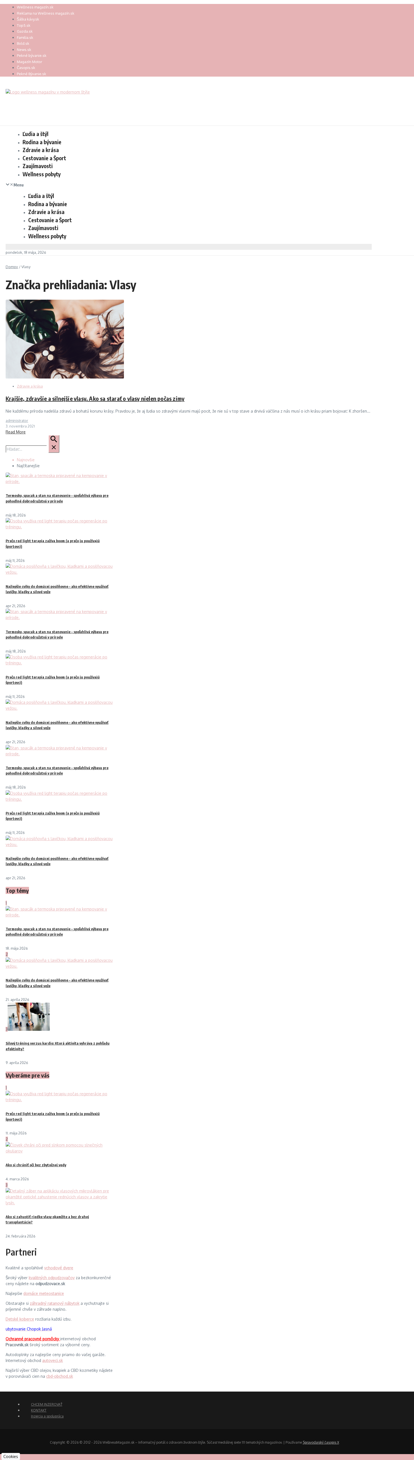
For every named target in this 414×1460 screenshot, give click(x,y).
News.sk (24, 49)
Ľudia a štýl (35, 133)
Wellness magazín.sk (35, 7)
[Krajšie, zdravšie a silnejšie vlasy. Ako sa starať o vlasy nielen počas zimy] (65, 377)
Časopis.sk (26, 67)
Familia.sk (25, 37)
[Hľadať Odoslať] (53, 444)
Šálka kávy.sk (28, 19)
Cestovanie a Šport (44, 158)
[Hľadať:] (32, 449)
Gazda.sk (25, 31)
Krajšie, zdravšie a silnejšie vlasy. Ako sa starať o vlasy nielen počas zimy (95, 398)
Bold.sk (23, 43)
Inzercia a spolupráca (47, 1416)
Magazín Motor (29, 61)
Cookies (10, 1456)
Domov (12, 266)
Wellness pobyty (42, 174)
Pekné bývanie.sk (31, 55)
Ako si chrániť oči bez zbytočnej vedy (36, 1165)
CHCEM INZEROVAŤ (46, 1404)
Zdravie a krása (41, 149)
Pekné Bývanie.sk (31, 74)
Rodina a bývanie (42, 142)
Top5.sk (23, 25)
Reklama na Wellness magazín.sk (45, 13)
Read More (16, 431)
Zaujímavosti (38, 166)
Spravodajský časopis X (321, 1442)
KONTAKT (38, 1410)
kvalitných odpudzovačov (52, 1277)
